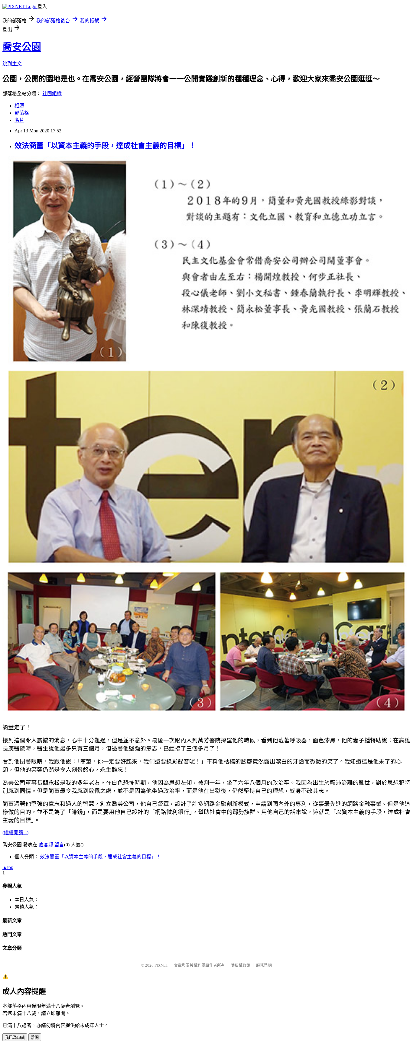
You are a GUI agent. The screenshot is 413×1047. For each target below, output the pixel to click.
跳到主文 (12, 63)
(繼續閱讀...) (15, 832)
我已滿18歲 (15, 1037)
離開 (35, 1037)
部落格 (22, 112)
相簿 (19, 105)
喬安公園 (21, 46)
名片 (19, 120)
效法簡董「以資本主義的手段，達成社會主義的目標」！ (105, 146)
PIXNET (161, 965)
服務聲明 (264, 965)
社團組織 (52, 93)
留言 (59, 844)
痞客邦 (46, 844)
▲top (7, 867)
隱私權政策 (240, 965)
